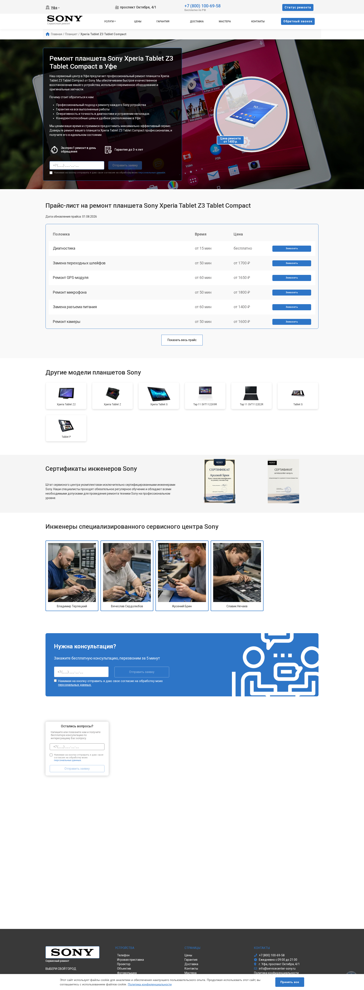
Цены (137, 21)
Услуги (109, 21)
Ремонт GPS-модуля (70, 277)
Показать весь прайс (182, 340)
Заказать (292, 248)
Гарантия (163, 21)
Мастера (225, 21)
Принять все (289, 982)
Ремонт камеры (66, 321)
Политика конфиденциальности (150, 984)
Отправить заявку (125, 165)
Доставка (197, 21)
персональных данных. (152, 172)
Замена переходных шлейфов (79, 263)
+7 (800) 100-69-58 (203, 5)
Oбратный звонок (297, 21)
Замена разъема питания (75, 307)
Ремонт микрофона (70, 292)
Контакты (258, 21)
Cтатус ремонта (298, 7)
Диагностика (64, 248)
